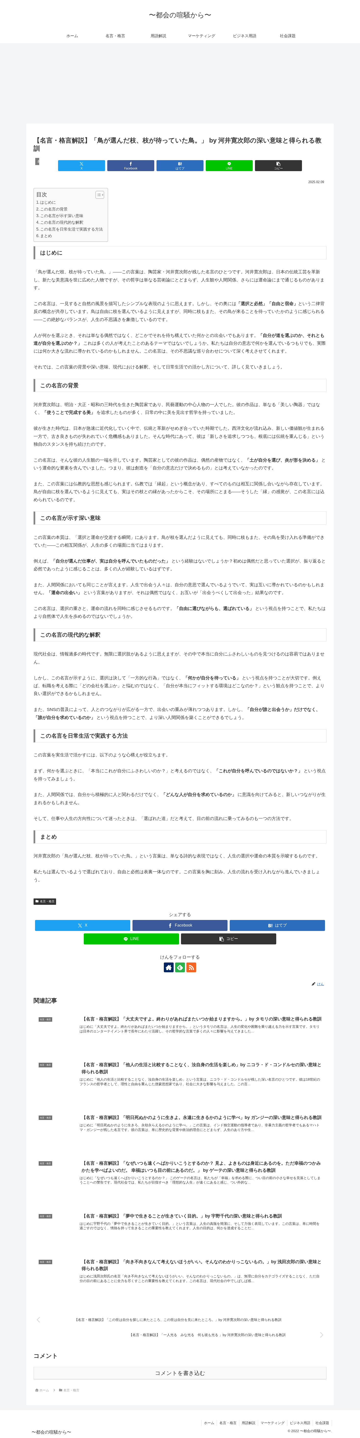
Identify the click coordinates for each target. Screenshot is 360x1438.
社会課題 (322, 1423)
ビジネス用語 (300, 1423)
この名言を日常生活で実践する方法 (71, 229)
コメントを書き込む (180, 1373)
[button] (278, 165)
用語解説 (248, 1423)
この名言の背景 (54, 209)
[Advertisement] (180, 83)
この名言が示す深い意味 (61, 215)
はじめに (48, 202)
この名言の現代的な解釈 (61, 222)
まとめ (46, 235)
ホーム (209, 1423)
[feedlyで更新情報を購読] (180, 967)
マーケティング (273, 1423)
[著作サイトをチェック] (169, 967)
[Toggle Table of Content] (97, 195)
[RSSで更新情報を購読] (191, 967)
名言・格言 (47, 901)
